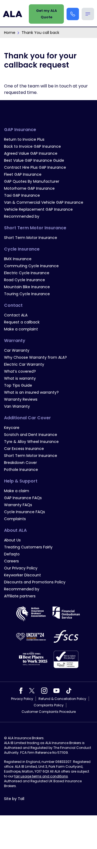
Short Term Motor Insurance (30, 237)
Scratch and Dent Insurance (30, 434)
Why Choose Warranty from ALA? (35, 357)
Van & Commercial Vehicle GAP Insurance (43, 202)
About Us (12, 540)
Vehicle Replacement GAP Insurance (38, 209)
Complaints (15, 519)
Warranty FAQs (18, 505)
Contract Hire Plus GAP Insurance (35, 167)
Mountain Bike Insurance (27, 287)
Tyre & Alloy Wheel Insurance (31, 441)
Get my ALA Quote (46, 14)
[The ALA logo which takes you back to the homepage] (12, 14)
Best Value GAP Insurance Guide (34, 160)
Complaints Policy (49, 705)
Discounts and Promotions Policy (34, 582)
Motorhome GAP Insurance (29, 188)
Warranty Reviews (20, 399)
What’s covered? (20, 371)
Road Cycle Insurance (24, 280)
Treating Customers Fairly (28, 547)
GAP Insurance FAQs (23, 498)
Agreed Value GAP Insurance (30, 153)
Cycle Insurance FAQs (24, 512)
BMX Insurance (18, 259)
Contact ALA (15, 315)
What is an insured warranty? (31, 392)
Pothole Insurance (21, 469)
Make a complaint (21, 329)
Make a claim (16, 491)
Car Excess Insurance (24, 448)
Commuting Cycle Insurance (31, 266)
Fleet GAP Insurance (22, 174)
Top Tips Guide (18, 385)
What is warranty (20, 378)
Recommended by (21, 216)
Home (9, 32)
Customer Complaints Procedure (49, 711)
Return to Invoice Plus (24, 139)
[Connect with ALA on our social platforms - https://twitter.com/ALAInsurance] (32, 690)
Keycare (11, 427)
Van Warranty (17, 406)
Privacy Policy (22, 698)
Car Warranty (16, 350)
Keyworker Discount (22, 575)
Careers (11, 561)
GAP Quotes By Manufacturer (31, 181)
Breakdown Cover (20, 462)
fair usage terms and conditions (41, 776)
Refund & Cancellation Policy (62, 698)
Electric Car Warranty (24, 364)
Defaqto (12, 554)
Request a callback (22, 322)
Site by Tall (14, 798)
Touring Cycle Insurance (27, 294)
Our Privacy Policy (20, 568)
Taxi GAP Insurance (22, 195)
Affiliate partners (20, 596)
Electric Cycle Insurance (26, 273)
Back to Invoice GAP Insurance (32, 146)
